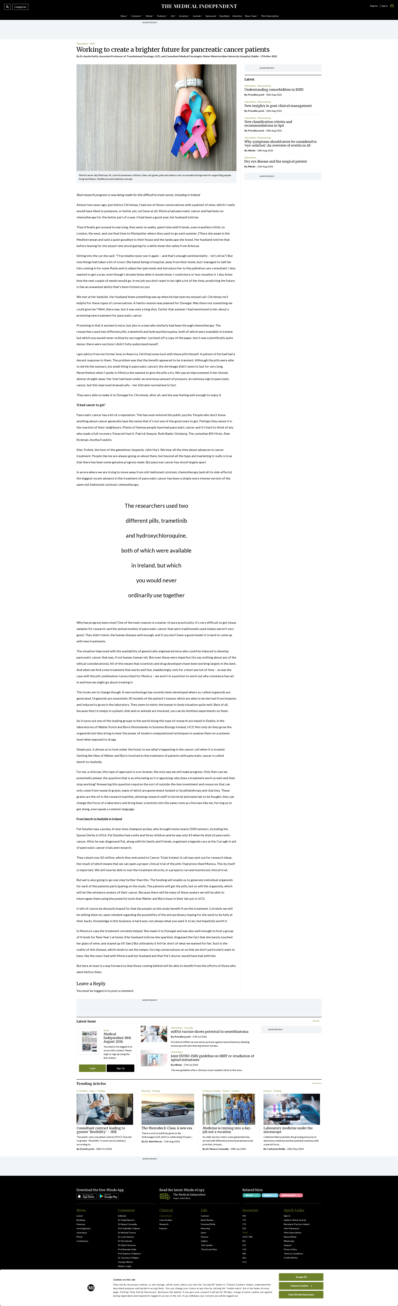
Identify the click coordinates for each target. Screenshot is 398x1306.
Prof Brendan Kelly (127, 1249)
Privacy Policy (290, 1249)
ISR (244, 1215)
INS (244, 1253)
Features (267, 1091)
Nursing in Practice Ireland (296, 1224)
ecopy (106, 1030)
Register (374, 6)
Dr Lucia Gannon (126, 1236)
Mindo (251, 150)
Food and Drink (208, 1224)
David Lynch (87, 1148)
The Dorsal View (209, 1249)
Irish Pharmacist (291, 1228)
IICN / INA (247, 1236)
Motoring (145, 1091)
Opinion (225, 1091)
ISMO (92, 43)
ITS (244, 1224)
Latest (92, 1091)
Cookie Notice (291, 1257)
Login (92, 1068)
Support (288, 1245)
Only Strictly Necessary (301, 1294)
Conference (82, 1241)
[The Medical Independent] (199, 6)
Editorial (122, 1215)
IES (244, 1241)
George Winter (125, 1262)
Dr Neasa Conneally (211, 1091)
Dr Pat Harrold (125, 1241)
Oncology (188, 1028)
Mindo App (289, 1241)
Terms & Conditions (293, 1253)
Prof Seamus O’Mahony (129, 1253)
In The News (82, 1091)
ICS (244, 1245)
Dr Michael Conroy (127, 1232)
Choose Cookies (299, 1285)
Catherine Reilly (276, 1148)
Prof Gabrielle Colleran (129, 1228)
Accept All (301, 1277)
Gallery (204, 1241)
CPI (244, 1220)
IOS (244, 1249)
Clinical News (82, 43)
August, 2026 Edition (181, 1198)
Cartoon (205, 1215)
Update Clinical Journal (295, 1220)
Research (164, 1224)
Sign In (287, 1215)
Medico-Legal (124, 1266)
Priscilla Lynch (256, 94)
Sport (203, 1232)
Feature (163, 1228)
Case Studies (165, 1220)
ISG (244, 1228)
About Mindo (290, 1236)
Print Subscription (292, 1232)
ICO (244, 1262)
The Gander (207, 1245)
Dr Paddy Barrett (126, 1220)
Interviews (81, 1232)
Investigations (83, 1228)
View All (315, 1021)
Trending (101, 1091)
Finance (204, 1236)
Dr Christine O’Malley (128, 1257)
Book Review (207, 1220)
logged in (100, 991)
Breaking (80, 1220)
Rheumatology (264, 86)
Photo (79, 1236)
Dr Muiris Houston (127, 1245)
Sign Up (120, 1068)
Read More (317, 1083)
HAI (244, 1257)
